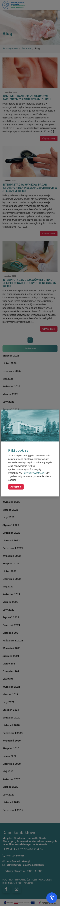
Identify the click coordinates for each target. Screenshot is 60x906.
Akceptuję (16, 486)
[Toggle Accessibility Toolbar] (52, 898)
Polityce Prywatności (33, 473)
